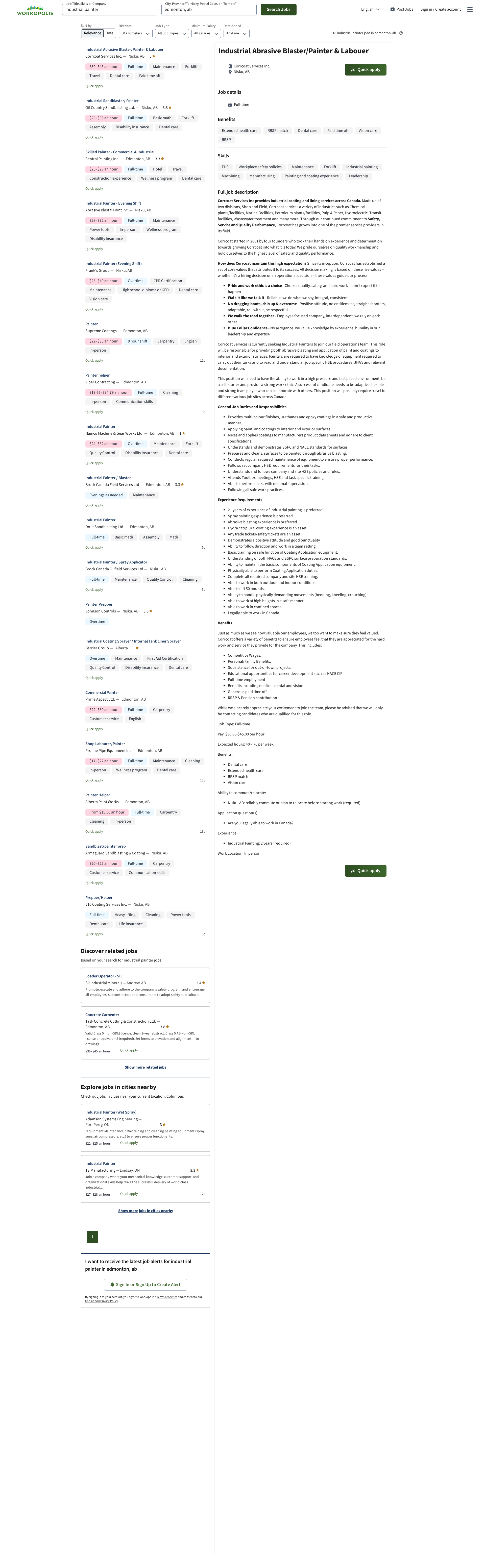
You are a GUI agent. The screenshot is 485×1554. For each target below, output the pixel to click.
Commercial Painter (102, 692)
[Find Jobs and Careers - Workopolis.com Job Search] (35, 9)
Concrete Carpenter (102, 1015)
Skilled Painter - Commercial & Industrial (119, 152)
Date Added (232, 26)
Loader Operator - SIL (104, 976)
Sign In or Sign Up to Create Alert (148, 1285)
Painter (91, 324)
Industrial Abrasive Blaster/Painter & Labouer (124, 49)
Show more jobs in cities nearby (145, 1211)
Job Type (162, 26)
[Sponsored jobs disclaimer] (401, 33)
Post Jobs (405, 9)
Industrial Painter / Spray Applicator (116, 562)
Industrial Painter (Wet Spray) (110, 1112)
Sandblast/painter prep (105, 846)
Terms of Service (167, 1297)
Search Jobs (278, 9)
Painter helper (97, 375)
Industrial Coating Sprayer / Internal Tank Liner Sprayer (133, 641)
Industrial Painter (100, 426)
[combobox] (109, 9)
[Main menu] (470, 10)
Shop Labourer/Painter (105, 744)
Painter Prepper (98, 604)
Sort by (86, 25)
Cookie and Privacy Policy (101, 1301)
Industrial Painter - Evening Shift (113, 203)
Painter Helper (97, 795)
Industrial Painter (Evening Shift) (113, 263)
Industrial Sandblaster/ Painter (112, 100)
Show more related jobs (145, 1067)
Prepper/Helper (98, 897)
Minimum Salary (203, 26)
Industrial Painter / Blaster (108, 478)
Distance (125, 26)
